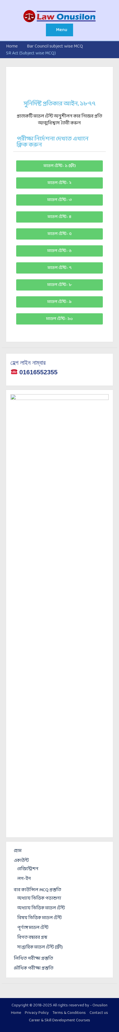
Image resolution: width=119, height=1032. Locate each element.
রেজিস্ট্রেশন (27, 869)
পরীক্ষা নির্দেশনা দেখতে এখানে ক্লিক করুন (52, 142)
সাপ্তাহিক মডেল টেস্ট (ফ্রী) (40, 947)
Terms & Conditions (69, 1013)
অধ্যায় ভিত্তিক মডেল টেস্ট (41, 908)
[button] (59, 166)
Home (16, 1013)
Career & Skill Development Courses (59, 1020)
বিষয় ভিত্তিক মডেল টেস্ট (39, 918)
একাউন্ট (21, 860)
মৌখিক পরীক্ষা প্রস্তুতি (33, 968)
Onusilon (99, 1005)
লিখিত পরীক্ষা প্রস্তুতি (33, 958)
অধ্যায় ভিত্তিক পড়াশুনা (39, 898)
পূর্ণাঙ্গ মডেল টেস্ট (33, 928)
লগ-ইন (24, 879)
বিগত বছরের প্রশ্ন (32, 937)
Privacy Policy (37, 1013)
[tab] (59, 142)
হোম (18, 851)
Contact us (99, 1013)
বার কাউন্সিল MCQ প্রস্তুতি (37, 890)
